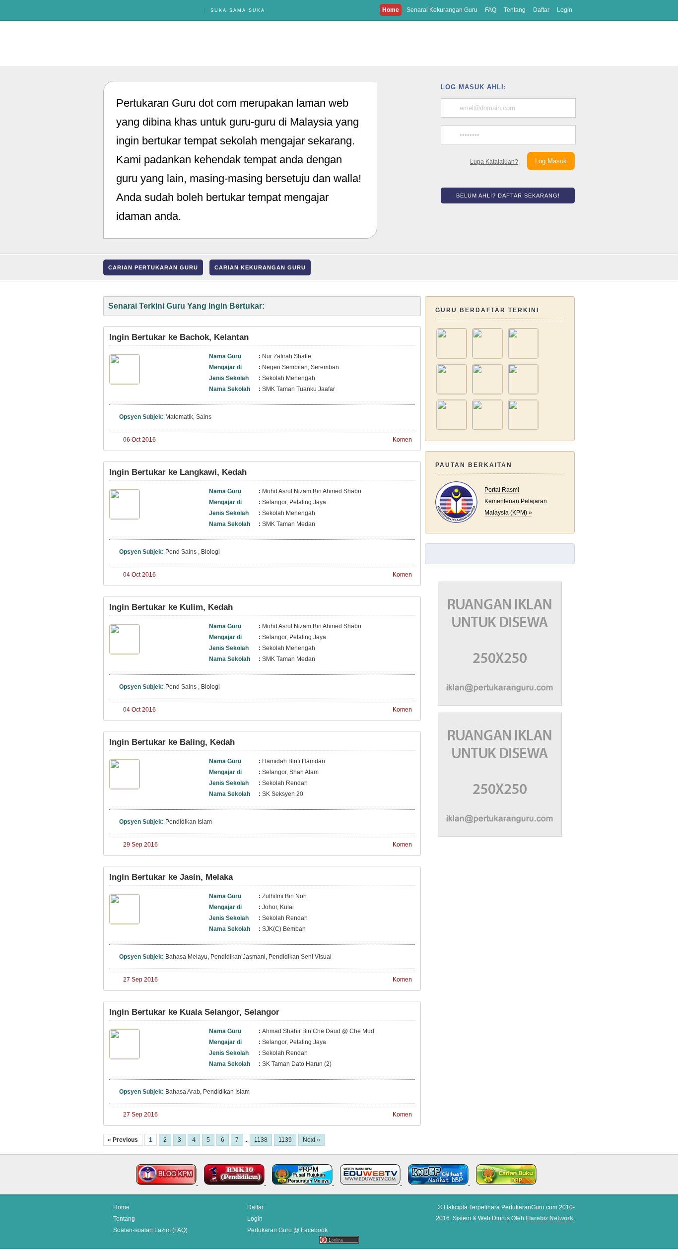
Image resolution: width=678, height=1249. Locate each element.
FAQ (490, 9)
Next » (311, 1139)
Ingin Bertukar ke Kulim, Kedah (171, 607)
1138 (261, 1139)
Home (390, 9)
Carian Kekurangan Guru (260, 267)
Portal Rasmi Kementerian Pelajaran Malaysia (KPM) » (515, 501)
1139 (285, 1139)
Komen (402, 439)
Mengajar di (225, 367)
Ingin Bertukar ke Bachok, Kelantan (179, 337)
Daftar (541, 9)
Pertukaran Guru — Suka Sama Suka (150, 10)
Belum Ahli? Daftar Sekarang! (508, 195)
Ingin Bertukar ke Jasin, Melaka (171, 877)
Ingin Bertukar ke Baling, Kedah (172, 742)
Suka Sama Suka (237, 10)
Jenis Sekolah (229, 378)
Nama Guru (225, 356)
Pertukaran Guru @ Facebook (287, 1230)
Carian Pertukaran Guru (153, 267)
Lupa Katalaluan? (494, 161)
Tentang (515, 9)
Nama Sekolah (229, 389)
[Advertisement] (339, 43)
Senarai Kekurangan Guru (442, 9)
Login (564, 9)
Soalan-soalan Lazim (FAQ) (150, 1230)
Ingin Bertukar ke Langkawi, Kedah (178, 472)
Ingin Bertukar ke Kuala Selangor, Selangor (194, 1012)
